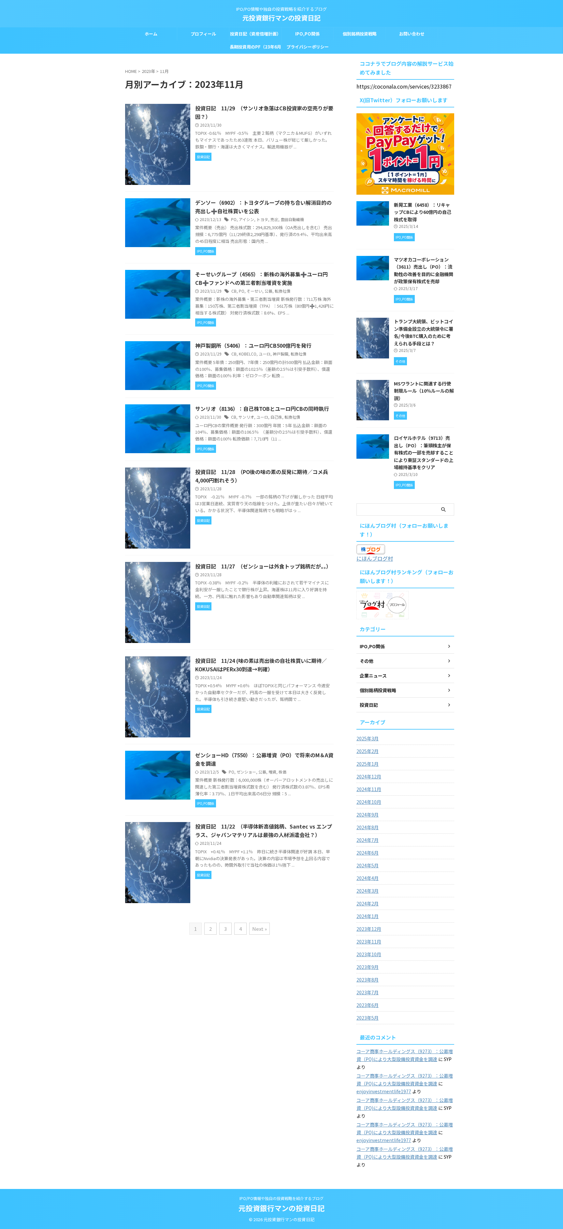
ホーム (151, 34)
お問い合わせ (412, 34)
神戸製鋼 (280, 353)
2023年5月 (367, 1017)
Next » (259, 928)
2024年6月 (367, 852)
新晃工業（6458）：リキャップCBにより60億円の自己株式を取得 (422, 212)
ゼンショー (246, 772)
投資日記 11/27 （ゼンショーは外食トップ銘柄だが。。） (263, 566)
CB (234, 291)
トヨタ (262, 219)
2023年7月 (367, 992)
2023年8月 (367, 979)
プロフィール (203, 34)
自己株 (276, 417)
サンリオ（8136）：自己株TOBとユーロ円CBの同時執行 (262, 408)
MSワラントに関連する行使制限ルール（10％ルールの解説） (424, 390)
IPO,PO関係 (307, 34)
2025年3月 (367, 738)
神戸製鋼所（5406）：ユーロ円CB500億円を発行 (253, 345)
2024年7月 (367, 840)
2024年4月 (367, 878)
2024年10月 (368, 802)
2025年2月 (367, 751)
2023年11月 (368, 941)
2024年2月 (367, 903)
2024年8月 (367, 827)
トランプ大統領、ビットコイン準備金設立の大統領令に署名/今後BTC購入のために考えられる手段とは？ (423, 332)
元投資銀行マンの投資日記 (281, 17)
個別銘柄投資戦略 (360, 34)
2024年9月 (367, 814)
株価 (282, 772)
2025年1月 (367, 764)
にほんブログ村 (374, 558)
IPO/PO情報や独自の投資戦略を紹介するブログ (281, 1198)
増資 (272, 772)
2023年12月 (368, 929)
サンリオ (246, 417)
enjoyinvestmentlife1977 (383, 1091)
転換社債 (282, 291)
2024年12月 (368, 776)
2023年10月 (368, 954)
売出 (274, 219)
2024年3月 (367, 890)
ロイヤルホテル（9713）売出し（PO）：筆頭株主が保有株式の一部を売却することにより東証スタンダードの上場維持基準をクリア (423, 452)
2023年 (148, 71)
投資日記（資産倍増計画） (255, 34)
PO (234, 219)
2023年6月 (367, 1005)
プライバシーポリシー (307, 47)
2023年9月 (367, 967)
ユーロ (264, 353)
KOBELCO (247, 353)
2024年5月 (367, 865)
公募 (268, 291)
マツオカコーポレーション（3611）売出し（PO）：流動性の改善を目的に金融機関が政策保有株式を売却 (423, 270)
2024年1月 (367, 916)
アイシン (246, 219)
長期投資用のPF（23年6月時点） (255, 48)
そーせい (254, 291)
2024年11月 (368, 789)
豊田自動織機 (292, 219)
